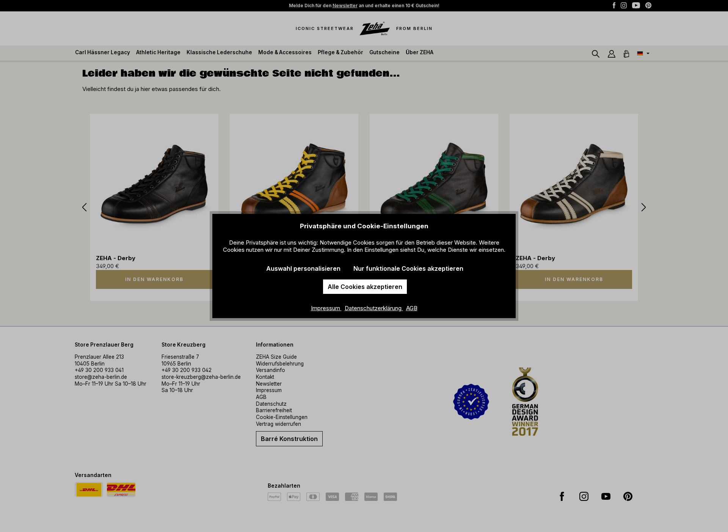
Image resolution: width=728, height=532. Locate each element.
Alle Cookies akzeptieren (365, 286)
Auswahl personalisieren (303, 268)
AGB (411, 308)
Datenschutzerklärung (374, 308)
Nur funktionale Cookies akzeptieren (408, 268)
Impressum (326, 308)
